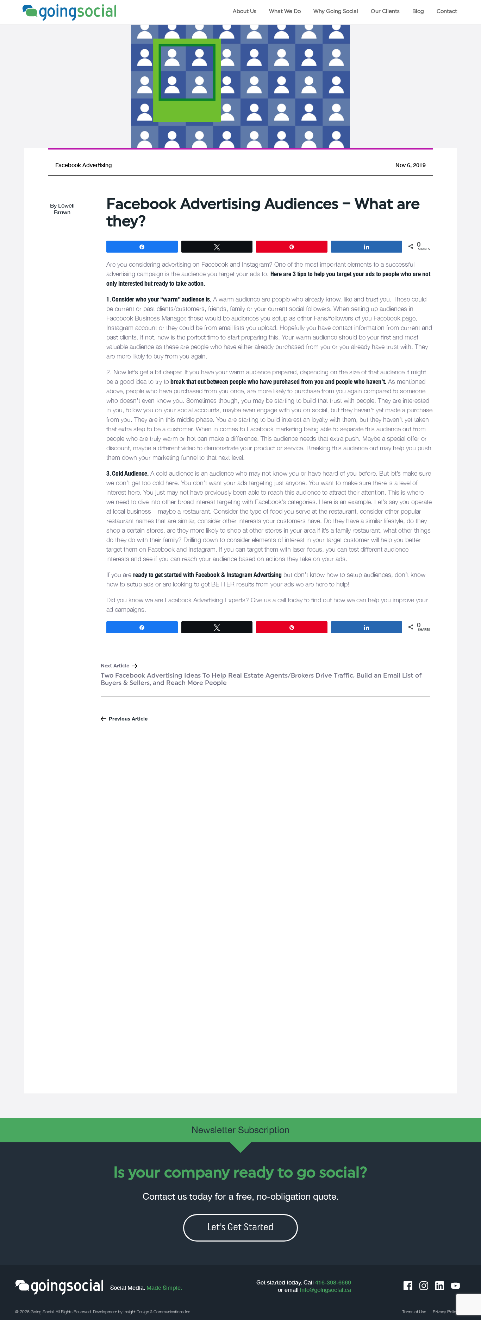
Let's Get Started (240, 1228)
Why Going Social (335, 11)
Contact (447, 11)
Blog (418, 11)
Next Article (115, 666)
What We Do (285, 11)
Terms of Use (414, 1311)
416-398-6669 (333, 1282)
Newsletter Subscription (240, 1130)
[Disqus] (240, 822)
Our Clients (385, 11)
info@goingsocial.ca (325, 1290)
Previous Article (128, 719)
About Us (244, 11)
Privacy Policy (445, 1311)
